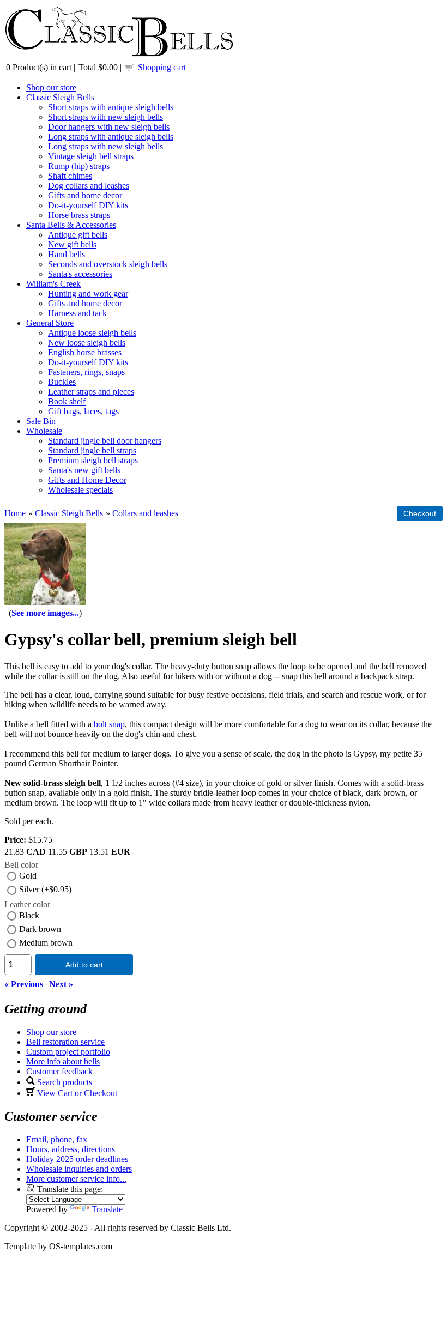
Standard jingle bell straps (92, 450)
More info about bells (63, 1061)
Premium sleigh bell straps (93, 460)
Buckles (62, 381)
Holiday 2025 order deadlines (77, 1159)
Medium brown (46, 942)
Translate (107, 1209)
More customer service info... (76, 1178)
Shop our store (51, 87)
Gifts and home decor (85, 195)
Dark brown (40, 929)
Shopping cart (162, 67)
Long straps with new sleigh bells (105, 146)
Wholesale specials (80, 489)
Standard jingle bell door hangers (104, 440)
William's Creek (53, 283)
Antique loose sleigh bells (92, 332)
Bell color (21, 864)
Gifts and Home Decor (87, 480)
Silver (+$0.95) (45, 889)
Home (15, 513)
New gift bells (72, 244)
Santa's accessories (80, 274)
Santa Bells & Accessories (71, 224)
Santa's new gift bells (84, 470)
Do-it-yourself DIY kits (88, 205)
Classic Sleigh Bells (60, 97)
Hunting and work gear (88, 293)
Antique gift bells (77, 234)
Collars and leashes (145, 513)
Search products (63, 1082)
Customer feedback (59, 1071)
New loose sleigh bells (86, 342)
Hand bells (66, 254)
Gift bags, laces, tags (83, 411)
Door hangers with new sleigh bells (109, 126)
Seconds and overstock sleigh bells (107, 264)
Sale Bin (41, 421)
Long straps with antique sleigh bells (110, 136)
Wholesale (44, 430)
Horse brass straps (79, 215)
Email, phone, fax (56, 1139)
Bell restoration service (65, 1041)
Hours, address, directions (70, 1149)
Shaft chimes (70, 175)
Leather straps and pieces (91, 391)
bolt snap (109, 724)
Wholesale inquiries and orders (79, 1168)
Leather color (27, 904)
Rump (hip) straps (79, 166)
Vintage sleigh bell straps (91, 156)
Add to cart (84, 964)
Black (29, 915)
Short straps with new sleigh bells (105, 117)
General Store (50, 323)
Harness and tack (77, 313)
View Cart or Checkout (76, 1093)
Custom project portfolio (68, 1051)
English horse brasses (85, 352)
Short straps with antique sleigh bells (110, 107)
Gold (28, 875)
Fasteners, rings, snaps (86, 372)
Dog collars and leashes (88, 185)
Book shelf (67, 401)
